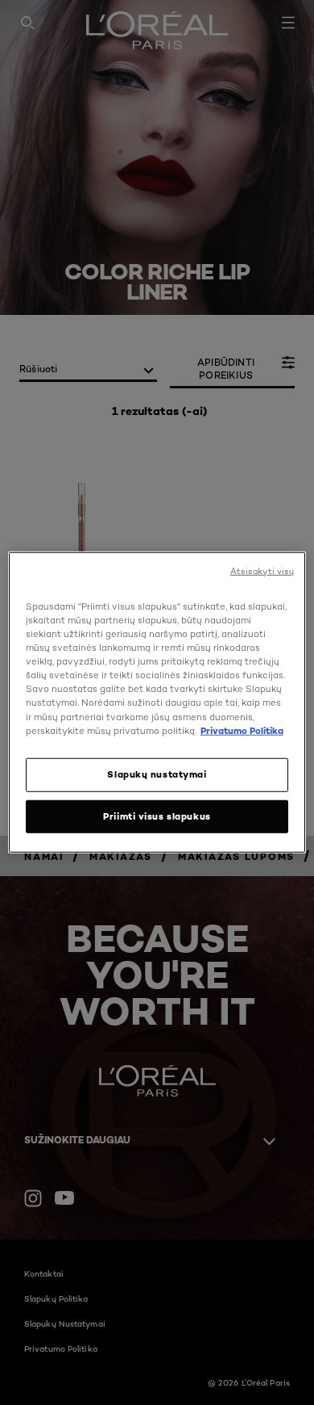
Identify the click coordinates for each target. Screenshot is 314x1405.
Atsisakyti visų (262, 571)
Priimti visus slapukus (157, 815)
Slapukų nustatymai (156, 773)
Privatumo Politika (241, 730)
